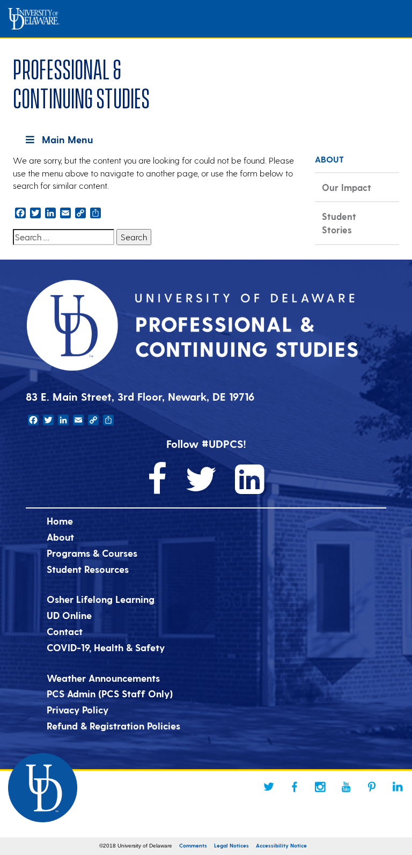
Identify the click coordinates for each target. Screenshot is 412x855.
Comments (193, 845)
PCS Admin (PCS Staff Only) (110, 693)
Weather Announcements (103, 677)
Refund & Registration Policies (113, 725)
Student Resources (88, 568)
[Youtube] (346, 787)
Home (60, 520)
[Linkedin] (397, 787)
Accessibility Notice (281, 845)
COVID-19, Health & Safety (106, 647)
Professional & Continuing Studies (81, 82)
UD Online (69, 615)
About (60, 536)
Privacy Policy (77, 709)
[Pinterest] (372, 787)
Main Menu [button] (67, 139)
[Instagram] (320, 787)
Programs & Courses (92, 552)
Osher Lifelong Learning (100, 599)
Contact (65, 631)
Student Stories (339, 223)
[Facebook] (294, 787)
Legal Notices (231, 845)
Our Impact (346, 187)
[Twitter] (269, 787)
